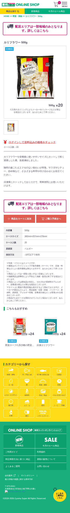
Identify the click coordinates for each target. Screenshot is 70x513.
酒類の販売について (46, 459)
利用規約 (41, 452)
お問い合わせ (43, 466)
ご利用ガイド (11, 452)
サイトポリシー (27, 475)
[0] (56, 4)
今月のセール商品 (56, 11)
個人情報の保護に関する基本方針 (19, 479)
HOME (6, 16)
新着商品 (35, 11)
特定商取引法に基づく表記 (17, 459)
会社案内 (8, 475)
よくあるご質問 (12, 466)
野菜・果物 (17, 16)
